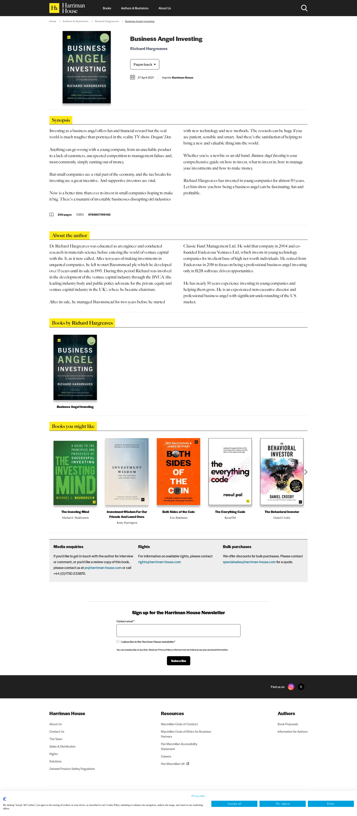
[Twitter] (301, 686)
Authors (286, 713)
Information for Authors (293, 731)
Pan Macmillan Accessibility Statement (179, 746)
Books (107, 8)
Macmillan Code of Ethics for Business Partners (186, 733)
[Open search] (304, 8)
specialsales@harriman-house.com (249, 561)
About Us (164, 8)
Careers (166, 756)
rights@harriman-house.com (159, 561)
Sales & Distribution (62, 746)
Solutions (55, 761)
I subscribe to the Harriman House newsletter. (148, 642)
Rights (53, 753)
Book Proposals (288, 724)
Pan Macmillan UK (173, 763)
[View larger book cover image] (87, 67)
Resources (172, 713)
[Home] (67, 8)
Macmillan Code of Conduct (179, 724)
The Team (55, 739)
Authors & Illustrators (135, 8)
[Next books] (306, 472)
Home (52, 21)
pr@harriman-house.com (103, 567)
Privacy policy (198, 795)
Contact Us (56, 731)
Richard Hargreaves (107, 21)
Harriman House (67, 713)
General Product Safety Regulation (72, 768)
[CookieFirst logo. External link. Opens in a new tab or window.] (4, 799)
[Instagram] (291, 686)
